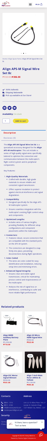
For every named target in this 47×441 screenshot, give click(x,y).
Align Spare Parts (14, 59)
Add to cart (20, 121)
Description (10, 132)
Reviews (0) (10, 138)
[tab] (23, 132)
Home (5, 59)
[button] (30, 4)
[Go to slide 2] (23, 53)
